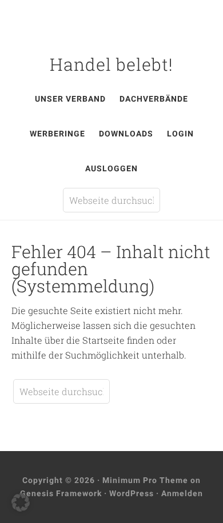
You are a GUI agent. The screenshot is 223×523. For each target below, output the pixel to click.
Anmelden (182, 493)
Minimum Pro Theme (145, 480)
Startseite (103, 340)
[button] (20, 502)
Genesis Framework (61, 493)
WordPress (131, 493)
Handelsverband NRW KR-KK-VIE (111, 27)
